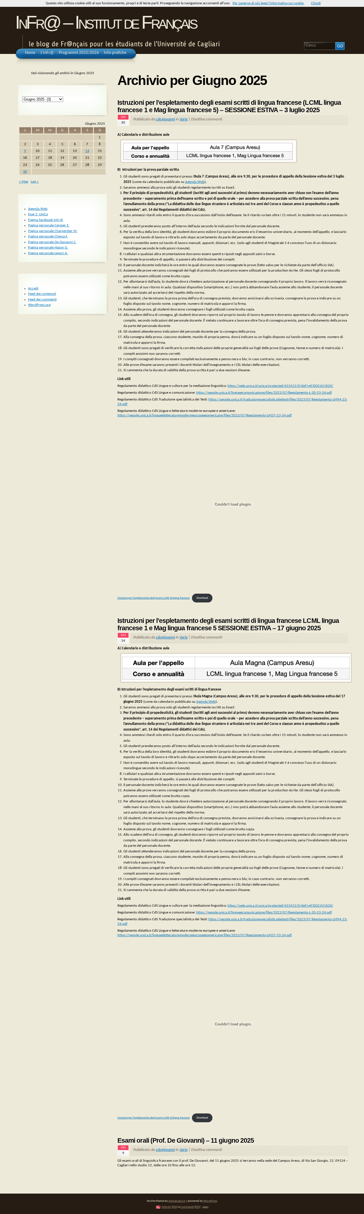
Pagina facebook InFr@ (45, 220)
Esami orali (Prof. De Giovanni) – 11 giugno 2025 (185, 1140)
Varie (183, 119)
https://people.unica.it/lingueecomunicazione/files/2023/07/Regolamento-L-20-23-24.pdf (264, 393)
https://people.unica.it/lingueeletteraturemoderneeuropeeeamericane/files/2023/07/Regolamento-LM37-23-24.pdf (204, 415)
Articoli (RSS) (170, 1207)
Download (202, 598)
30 (25, 172)
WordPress (210, 1201)
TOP (205, 1207)
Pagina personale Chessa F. (48, 236)
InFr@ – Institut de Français (105, 22)
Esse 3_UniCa (38, 214)
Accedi (33, 288)
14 (87, 151)
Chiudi (316, 3)
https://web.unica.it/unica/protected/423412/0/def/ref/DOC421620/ (280, 386)
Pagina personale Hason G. (48, 247)
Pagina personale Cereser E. (48, 225)
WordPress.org (39, 305)
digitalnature (176, 1201)
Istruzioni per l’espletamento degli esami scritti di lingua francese (153, 598)
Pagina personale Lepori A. (48, 253)
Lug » (35, 181)
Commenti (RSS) (190, 1207)
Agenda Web (194, 182)
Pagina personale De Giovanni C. (52, 242)
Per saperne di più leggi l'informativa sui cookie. (268, 3)
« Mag (23, 181)
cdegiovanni (165, 119)
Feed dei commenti (42, 299)
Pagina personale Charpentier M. (52, 231)
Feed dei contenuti (42, 294)
